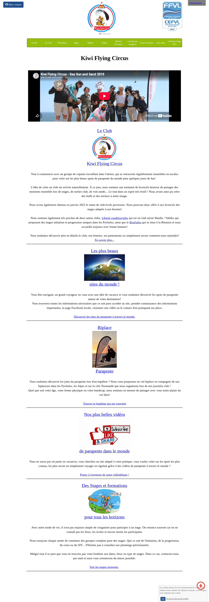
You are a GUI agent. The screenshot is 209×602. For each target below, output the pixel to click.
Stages (76, 43)
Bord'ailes (135, 222)
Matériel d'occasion (118, 42)
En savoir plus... (104, 240)
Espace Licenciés (146, 43)
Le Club (48, 43)
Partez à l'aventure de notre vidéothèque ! (104, 474)
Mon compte (14, 4)
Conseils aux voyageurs (132, 42)
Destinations (62, 43)
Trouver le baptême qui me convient (104, 403)
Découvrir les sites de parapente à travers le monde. (104, 316)
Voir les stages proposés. (104, 567)
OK (163, 599)
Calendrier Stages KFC (174, 42)
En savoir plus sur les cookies (177, 599)
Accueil (34, 43)
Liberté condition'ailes (115, 218)
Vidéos (104, 43)
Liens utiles (160, 43)
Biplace (90, 43)
